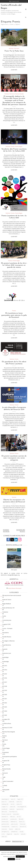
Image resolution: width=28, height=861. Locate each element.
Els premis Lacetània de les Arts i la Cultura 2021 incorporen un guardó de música (14, 265)
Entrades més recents (20, 530)
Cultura (12, 806)
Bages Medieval (6, 603)
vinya (16, 834)
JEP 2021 (4, 698)
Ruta (11, 829)
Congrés (5, 806)
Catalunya (5, 804)
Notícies (11, 48)
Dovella (4, 809)
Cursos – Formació (7, 628)
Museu (21, 821)
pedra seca (14, 824)
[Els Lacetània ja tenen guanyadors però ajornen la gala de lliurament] (14, 299)
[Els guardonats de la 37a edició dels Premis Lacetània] (14, 349)
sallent (17, 829)
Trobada (4, 785)
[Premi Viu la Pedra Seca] (14, 37)
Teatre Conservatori (7, 781)
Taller (3, 777)
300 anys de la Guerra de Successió (11, 595)
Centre (4, 616)
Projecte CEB (5, 760)
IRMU (12, 816)
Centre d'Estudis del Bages (11, 6)
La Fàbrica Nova (6, 723)
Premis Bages (18, 146)
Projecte (14, 826)
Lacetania (13, 819)
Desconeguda (21, 806)
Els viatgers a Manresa (8, 641)
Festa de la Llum (6, 653)
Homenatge (5, 661)
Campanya (5, 612)
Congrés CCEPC (6, 624)
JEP (19, 816)
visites (4, 836)
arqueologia (5, 799)
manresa (5, 821)
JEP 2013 (4, 665)
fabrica (4, 811)
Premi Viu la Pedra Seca (14, 51)
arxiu (13, 799)
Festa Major (5, 657)
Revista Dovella (19, 94)
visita (23, 834)
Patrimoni (16, 48)
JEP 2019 (4, 690)
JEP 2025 (4, 715)
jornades (5, 819)
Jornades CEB (6, 719)
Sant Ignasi (5, 831)
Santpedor (14, 831)
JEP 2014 (4, 670)
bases (4, 801)
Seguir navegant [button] (20, 856)
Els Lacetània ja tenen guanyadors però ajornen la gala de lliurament (14, 315)
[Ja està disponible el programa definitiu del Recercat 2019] (14, 395)
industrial (5, 816)
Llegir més (18, 859)
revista (4, 829)
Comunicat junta (6, 620)
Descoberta (5, 632)
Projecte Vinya (6, 765)
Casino (19, 801)
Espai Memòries (6, 645)
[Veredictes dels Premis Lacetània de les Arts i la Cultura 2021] (14, 136)
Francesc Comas (6, 814)
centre (19, 804)
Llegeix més (14, 69)
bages (20, 799)
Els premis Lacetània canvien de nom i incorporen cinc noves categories (14, 458)
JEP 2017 (4, 682)
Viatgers (9, 834)
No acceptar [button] (11, 859)
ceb (12, 804)
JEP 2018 (4, 686)
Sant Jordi (5, 773)
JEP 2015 (4, 674)
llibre (21, 819)
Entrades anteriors (6, 530)
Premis (12, 146)
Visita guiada (5, 789)
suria (21, 831)
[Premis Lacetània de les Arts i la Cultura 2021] (14, 192)
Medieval (14, 821)
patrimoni (5, 824)
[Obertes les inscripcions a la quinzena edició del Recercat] (14, 491)
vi (3, 834)
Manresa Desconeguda (8, 732)
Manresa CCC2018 (7, 727)
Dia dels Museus (6, 637)
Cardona (11, 801)
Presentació (5, 752)
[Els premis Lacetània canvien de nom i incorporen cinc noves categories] (14, 442)
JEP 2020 (4, 694)
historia (16, 814)
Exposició (4, 649)
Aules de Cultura (6, 599)
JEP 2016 (4, 678)
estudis (11, 809)
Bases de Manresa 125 (8, 608)
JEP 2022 (4, 703)
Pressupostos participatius (9, 756)
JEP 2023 (4, 707)
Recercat (23, 826)
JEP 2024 (4, 711)
